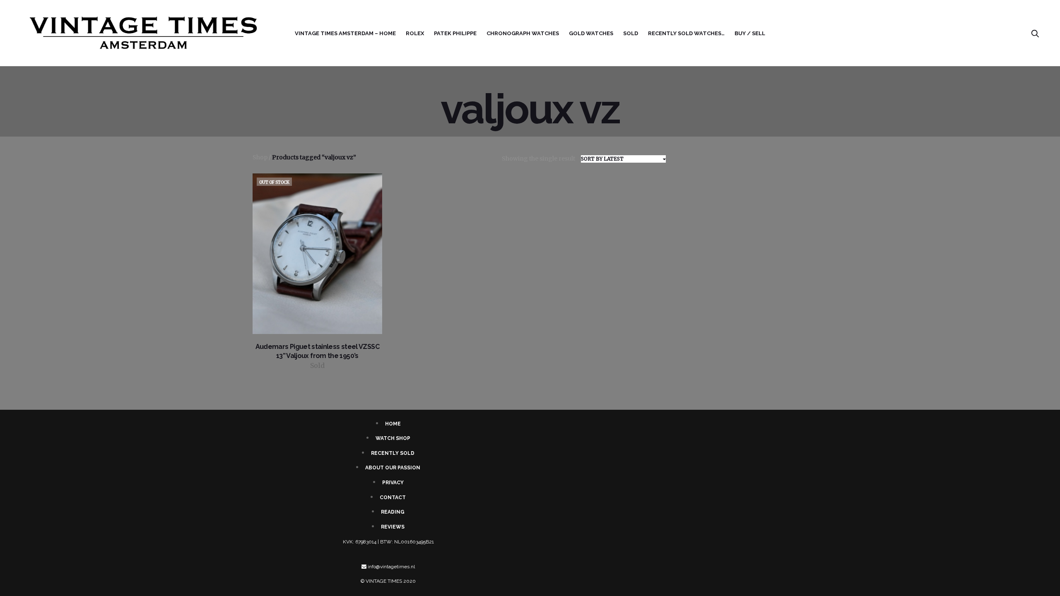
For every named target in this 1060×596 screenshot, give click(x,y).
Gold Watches (591, 33)
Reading (393, 512)
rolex (415, 33)
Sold (630, 33)
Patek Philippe (455, 33)
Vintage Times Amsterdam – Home (345, 33)
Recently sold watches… (686, 33)
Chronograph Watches (523, 33)
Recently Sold (392, 453)
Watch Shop (393, 438)
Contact (393, 497)
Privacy (393, 482)
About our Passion (392, 468)
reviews (393, 527)
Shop (260, 157)
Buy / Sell (750, 33)
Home (393, 424)
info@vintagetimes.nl (391, 567)
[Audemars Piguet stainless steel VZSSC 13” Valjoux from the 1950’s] (317, 253)
